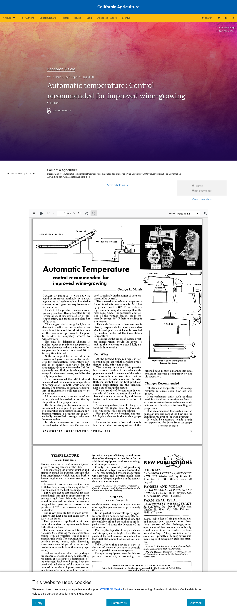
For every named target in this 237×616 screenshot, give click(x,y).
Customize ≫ (119, 602)
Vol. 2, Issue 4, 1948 (58, 77)
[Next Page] (74, 213)
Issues (77, 17)
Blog (89, 17)
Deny (40, 602)
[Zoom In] (174, 213)
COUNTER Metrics (111, 589)
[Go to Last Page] (79, 213)
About (65, 17)
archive (126, 17)
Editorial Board (47, 17)
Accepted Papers (107, 17)
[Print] (41, 213)
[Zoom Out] (170, 213)
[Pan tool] (86, 213)
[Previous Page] (53, 213)
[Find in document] (205, 213)
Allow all (197, 602)
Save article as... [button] (117, 185)
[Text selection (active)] (94, 213)
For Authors (27, 17)
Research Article (61, 69)
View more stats (202, 199)
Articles (7, 17)
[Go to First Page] (48, 213)
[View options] (34, 213)
